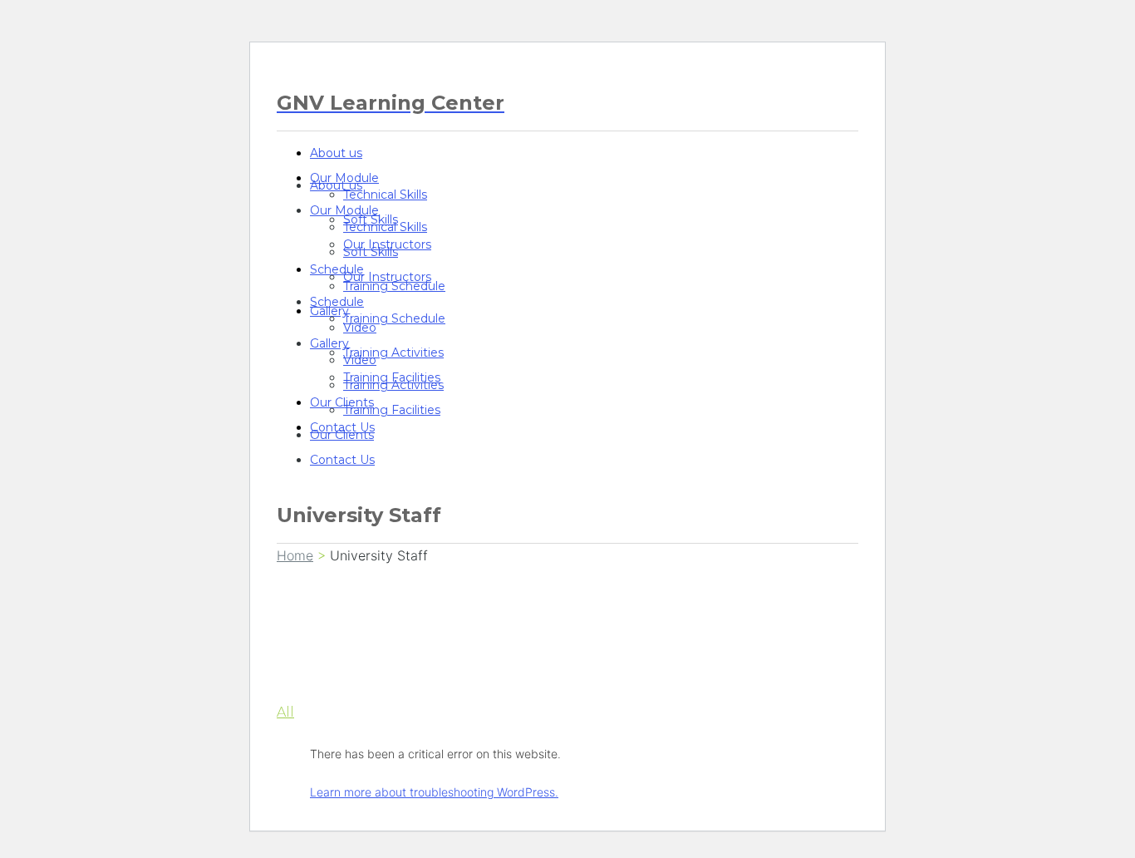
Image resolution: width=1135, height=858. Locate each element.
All (285, 712)
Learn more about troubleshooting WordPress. (434, 792)
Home (295, 555)
